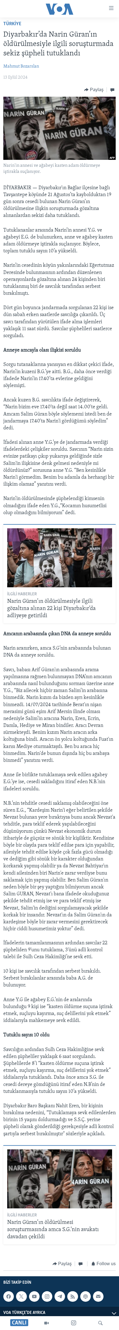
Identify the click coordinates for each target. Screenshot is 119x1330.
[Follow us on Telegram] (60, 1296)
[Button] (94, 89)
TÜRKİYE (12, 24)
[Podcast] (85, 1296)
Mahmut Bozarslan (21, 66)
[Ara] (100, 1323)
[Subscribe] (98, 1296)
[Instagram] (73, 1323)
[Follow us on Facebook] (8, 1296)
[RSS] (72, 1296)
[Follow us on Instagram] (47, 1296)
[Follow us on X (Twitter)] (21, 1296)
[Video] (46, 1323)
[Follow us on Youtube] (34, 1296)
